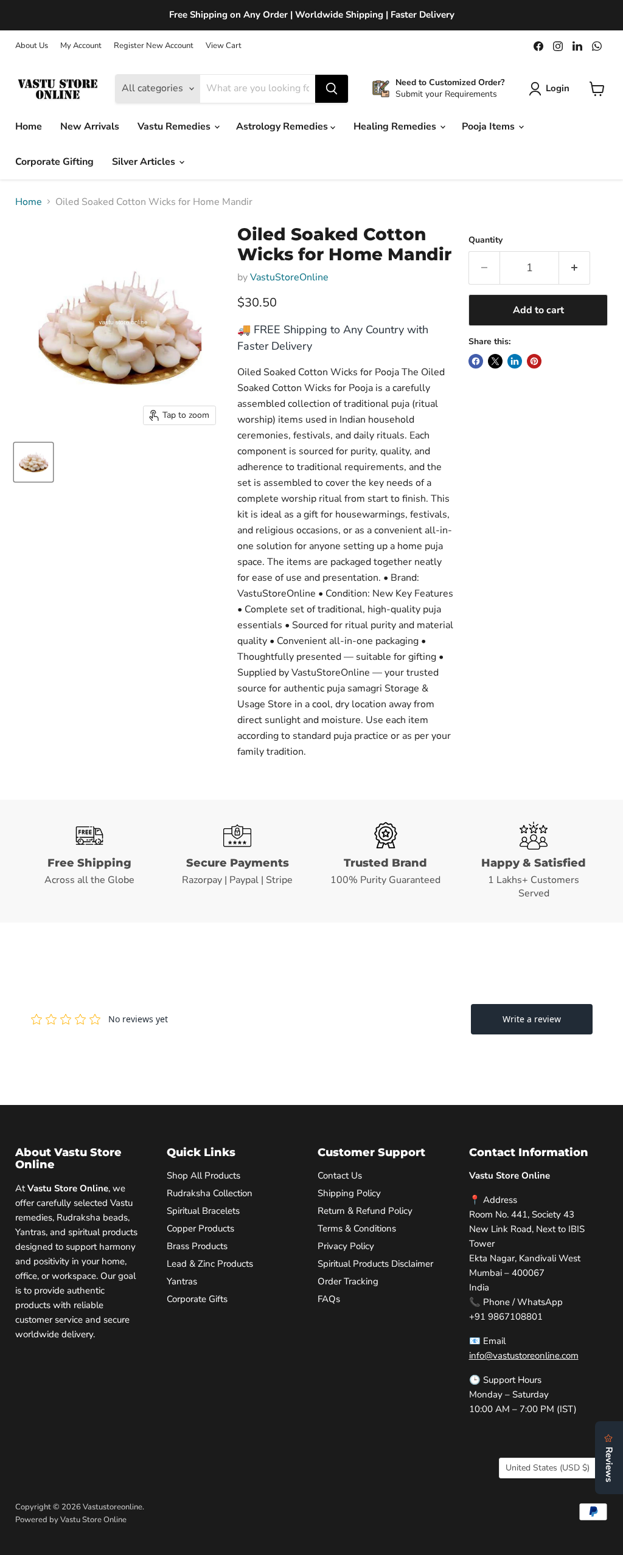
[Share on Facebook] (475, 361)
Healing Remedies (396, 126)
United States (548, 1468)
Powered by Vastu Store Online (71, 1519)
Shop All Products (203, 1175)
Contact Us (340, 1175)
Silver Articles (145, 161)
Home (28, 126)
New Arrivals (89, 126)
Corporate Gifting (54, 161)
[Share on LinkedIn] (514, 361)
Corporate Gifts (197, 1299)
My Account (81, 45)
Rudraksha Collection (209, 1193)
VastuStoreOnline (289, 277)
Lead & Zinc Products (210, 1264)
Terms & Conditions (357, 1228)
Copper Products (200, 1228)
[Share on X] (495, 361)
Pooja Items (489, 126)
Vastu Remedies (175, 126)
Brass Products (197, 1246)
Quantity (485, 240)
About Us (31, 45)
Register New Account (153, 45)
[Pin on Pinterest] (534, 361)
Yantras (182, 1281)
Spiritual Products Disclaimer (375, 1264)
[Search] (331, 89)
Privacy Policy (346, 1246)
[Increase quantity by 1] (574, 268)
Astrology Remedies (283, 126)
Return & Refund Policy (365, 1211)
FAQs (329, 1299)
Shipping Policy (349, 1193)
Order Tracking (348, 1281)
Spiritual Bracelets (203, 1211)
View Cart (224, 45)
